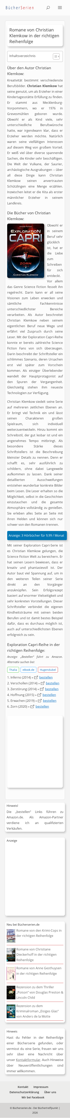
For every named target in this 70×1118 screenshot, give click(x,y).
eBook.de (28, 670)
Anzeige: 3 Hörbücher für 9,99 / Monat (36, 535)
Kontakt (23, 1087)
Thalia (13, 670)
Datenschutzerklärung (24, 1092)
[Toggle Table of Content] (54, 56)
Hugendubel (48, 670)
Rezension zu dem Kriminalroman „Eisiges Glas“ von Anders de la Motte (37, 1011)
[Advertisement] (35, 753)
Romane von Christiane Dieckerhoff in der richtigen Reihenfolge (36, 954)
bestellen (46, 677)
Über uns (50, 1092)
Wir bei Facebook (33, 1097)
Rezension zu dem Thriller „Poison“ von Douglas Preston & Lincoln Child (39, 992)
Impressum (40, 1087)
